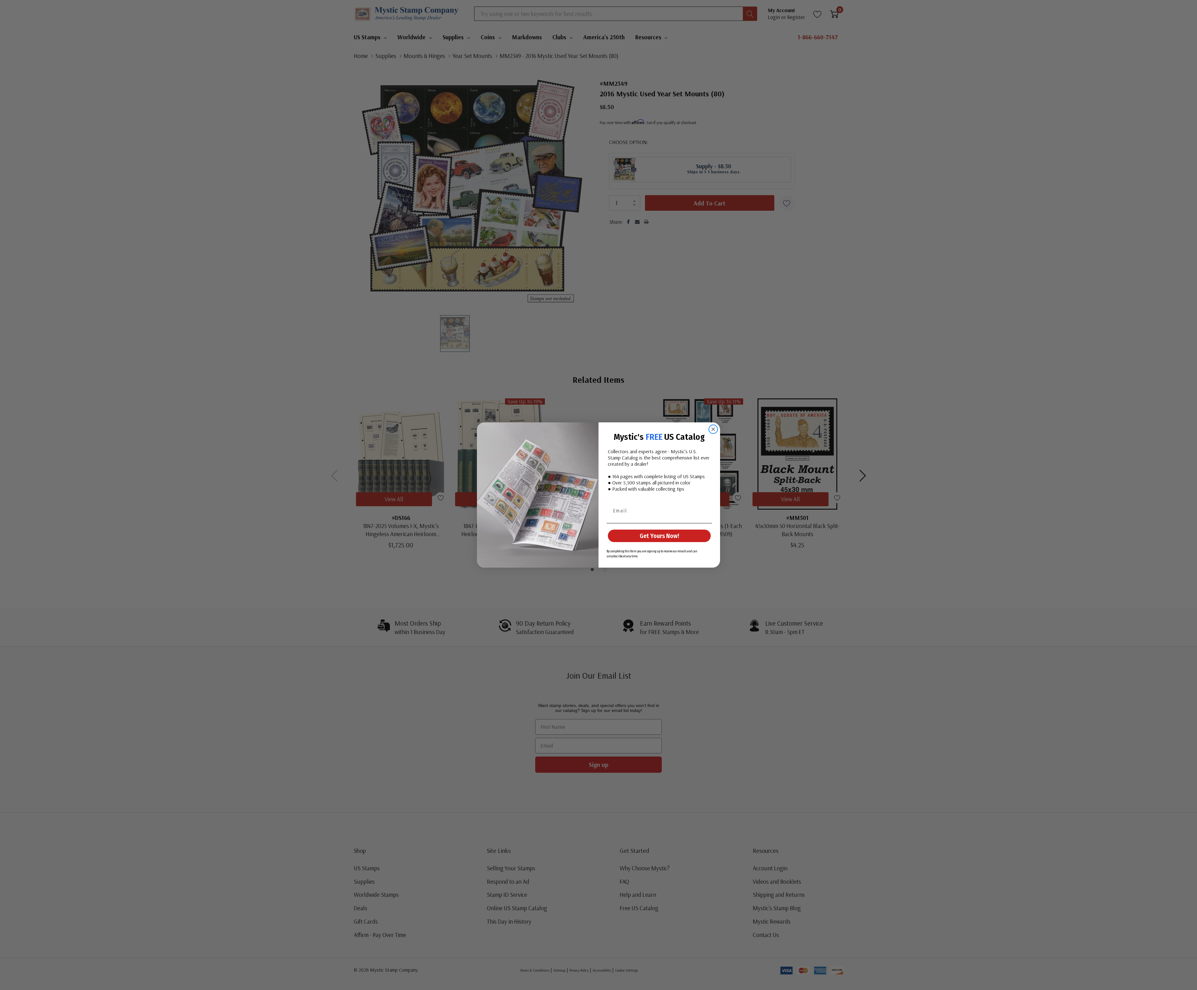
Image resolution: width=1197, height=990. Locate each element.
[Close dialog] (713, 429)
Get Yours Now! (659, 536)
